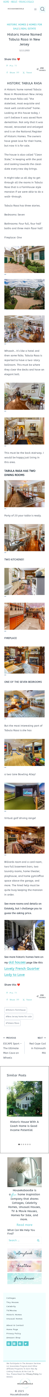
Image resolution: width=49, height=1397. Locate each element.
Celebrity (11, 1306)
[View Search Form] (42, 9)
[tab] (19, 1144)
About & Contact (15, 1325)
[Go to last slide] (11, 1111)
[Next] (38, 1111)
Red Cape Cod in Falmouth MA (37, 1046)
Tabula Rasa (12, 1023)
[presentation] (24, 1099)
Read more (24, 1225)
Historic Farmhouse (16, 1010)
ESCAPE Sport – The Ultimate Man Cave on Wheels (12, 1048)
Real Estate (28, 28)
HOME (6, 2)
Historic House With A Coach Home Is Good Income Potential (24, 1126)
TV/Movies (12, 1311)
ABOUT (14, 2)
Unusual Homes (15, 1319)
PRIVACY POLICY (26, 2)
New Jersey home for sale (19, 1016)
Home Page (12, 1329)
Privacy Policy (14, 1334)
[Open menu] (35, 9)
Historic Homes (16, 24)
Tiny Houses (13, 1302)
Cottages (11, 1298)
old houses (17, 962)
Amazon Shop (14, 1338)
